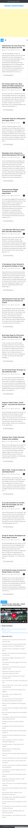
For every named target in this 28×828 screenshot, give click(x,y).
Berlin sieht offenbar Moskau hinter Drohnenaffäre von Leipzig (14, 713)
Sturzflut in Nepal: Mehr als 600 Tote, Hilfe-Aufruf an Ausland (14, 761)
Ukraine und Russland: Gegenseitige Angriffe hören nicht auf (14, 754)
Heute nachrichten (14, 5)
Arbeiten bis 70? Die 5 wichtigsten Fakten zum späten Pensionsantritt (13, 811)
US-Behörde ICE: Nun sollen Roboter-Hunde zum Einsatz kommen (14, 770)
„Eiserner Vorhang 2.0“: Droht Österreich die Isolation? (12, 745)
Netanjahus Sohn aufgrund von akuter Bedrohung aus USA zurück (14, 654)
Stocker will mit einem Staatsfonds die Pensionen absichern (14, 736)
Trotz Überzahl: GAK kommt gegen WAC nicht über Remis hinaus (14, 663)
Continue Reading (9, 75)
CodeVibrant (22, 826)
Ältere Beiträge (4, 602)
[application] (14, 615)
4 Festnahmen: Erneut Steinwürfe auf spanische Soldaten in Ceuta (13, 668)
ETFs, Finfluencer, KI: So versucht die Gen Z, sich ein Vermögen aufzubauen (14, 807)
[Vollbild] (25, 621)
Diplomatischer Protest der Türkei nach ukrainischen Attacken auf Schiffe (13, 300)
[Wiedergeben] (2, 621)
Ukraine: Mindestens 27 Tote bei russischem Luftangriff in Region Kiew (13, 740)
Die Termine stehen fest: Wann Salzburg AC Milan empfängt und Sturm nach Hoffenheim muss (13, 86)
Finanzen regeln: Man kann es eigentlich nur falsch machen (14, 802)
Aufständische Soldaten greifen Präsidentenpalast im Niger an (14, 731)
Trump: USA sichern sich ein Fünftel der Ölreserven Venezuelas (14, 784)
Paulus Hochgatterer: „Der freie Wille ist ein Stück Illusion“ (14, 816)
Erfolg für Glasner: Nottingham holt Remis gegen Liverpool (14, 704)
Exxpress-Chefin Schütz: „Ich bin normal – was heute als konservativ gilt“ (13, 404)
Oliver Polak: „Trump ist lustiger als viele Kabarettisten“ (12, 695)
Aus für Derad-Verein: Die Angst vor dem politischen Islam (14, 681)
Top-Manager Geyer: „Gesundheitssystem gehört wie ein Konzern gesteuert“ (14, 798)
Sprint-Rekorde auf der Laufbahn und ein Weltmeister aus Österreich (12, 793)
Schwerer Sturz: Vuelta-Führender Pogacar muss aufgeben (13, 690)
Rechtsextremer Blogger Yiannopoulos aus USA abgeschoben (10, 191)
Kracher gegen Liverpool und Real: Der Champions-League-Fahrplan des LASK (14, 718)
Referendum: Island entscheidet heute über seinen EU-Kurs (14, 789)
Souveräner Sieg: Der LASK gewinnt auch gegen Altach (13, 649)
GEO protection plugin (24, 827)
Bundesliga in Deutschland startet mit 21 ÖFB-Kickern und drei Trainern (13, 779)
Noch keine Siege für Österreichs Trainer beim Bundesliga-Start (13, 677)
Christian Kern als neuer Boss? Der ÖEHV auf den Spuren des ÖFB (14, 640)
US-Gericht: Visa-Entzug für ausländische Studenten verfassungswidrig (14, 766)
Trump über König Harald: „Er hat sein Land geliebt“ (14, 758)
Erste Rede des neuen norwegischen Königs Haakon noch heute (14, 708)
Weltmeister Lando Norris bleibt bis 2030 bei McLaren (13, 722)
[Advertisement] (14, 23)
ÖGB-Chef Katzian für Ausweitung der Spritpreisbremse (11, 749)
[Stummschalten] (23, 621)
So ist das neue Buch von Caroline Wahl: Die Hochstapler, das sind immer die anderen (13, 504)
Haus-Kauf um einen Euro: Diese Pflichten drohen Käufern (14, 775)
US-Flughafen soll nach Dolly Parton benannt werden (13, 727)
